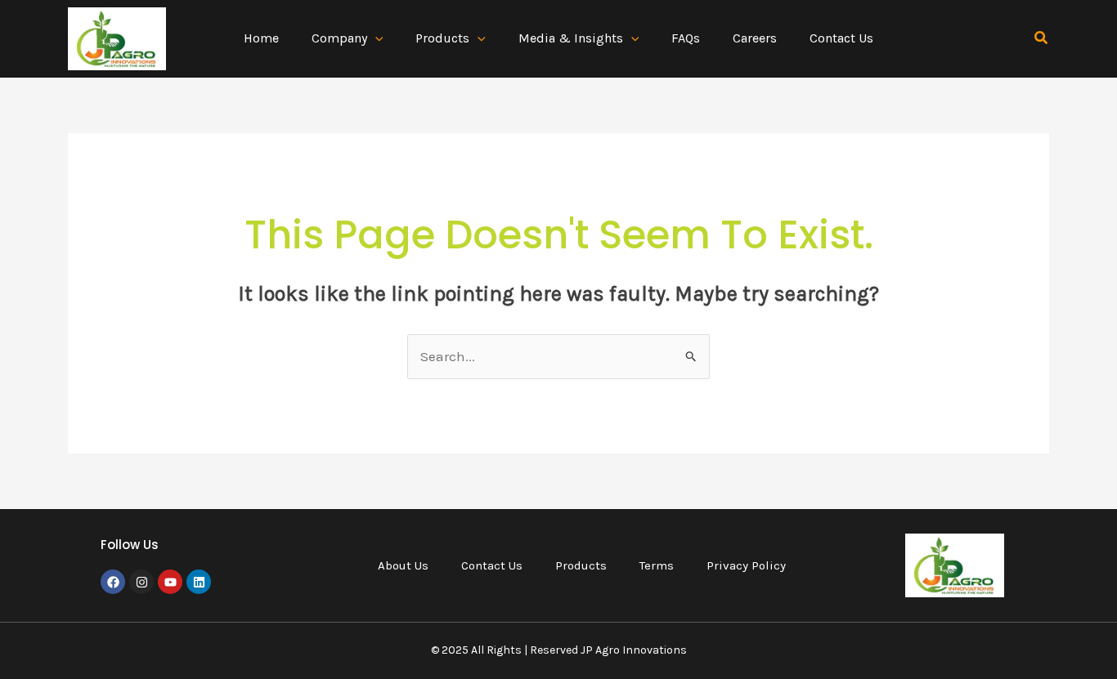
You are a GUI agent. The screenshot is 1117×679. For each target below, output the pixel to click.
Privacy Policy (746, 565)
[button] (375, 38)
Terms (656, 565)
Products (581, 565)
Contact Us (492, 565)
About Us (403, 565)
